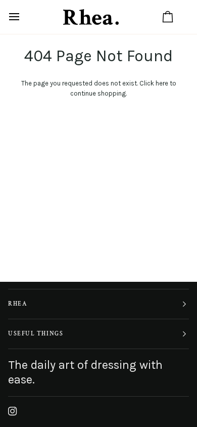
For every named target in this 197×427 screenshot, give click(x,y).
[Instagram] (12, 411)
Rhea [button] (17, 304)
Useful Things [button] (35, 333)
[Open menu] (23, 17)
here (162, 83)
